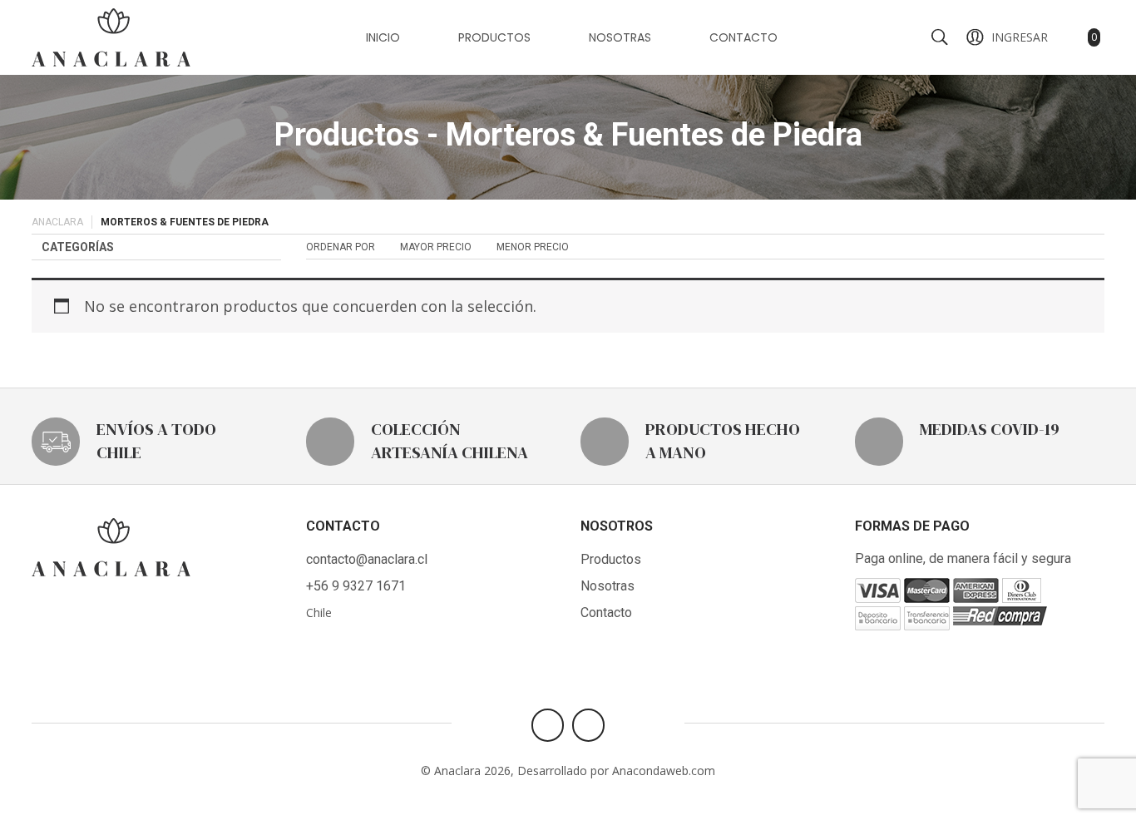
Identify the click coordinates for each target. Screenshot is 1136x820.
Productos (494, 37)
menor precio (532, 247)
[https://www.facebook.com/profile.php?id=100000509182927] (547, 725)
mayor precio (436, 247)
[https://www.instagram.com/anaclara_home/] (588, 725)
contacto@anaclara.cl (366, 559)
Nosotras (620, 37)
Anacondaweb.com (663, 770)
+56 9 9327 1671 (356, 586)
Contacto (743, 37)
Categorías (78, 247)
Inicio (383, 37)
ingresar (1019, 37)
